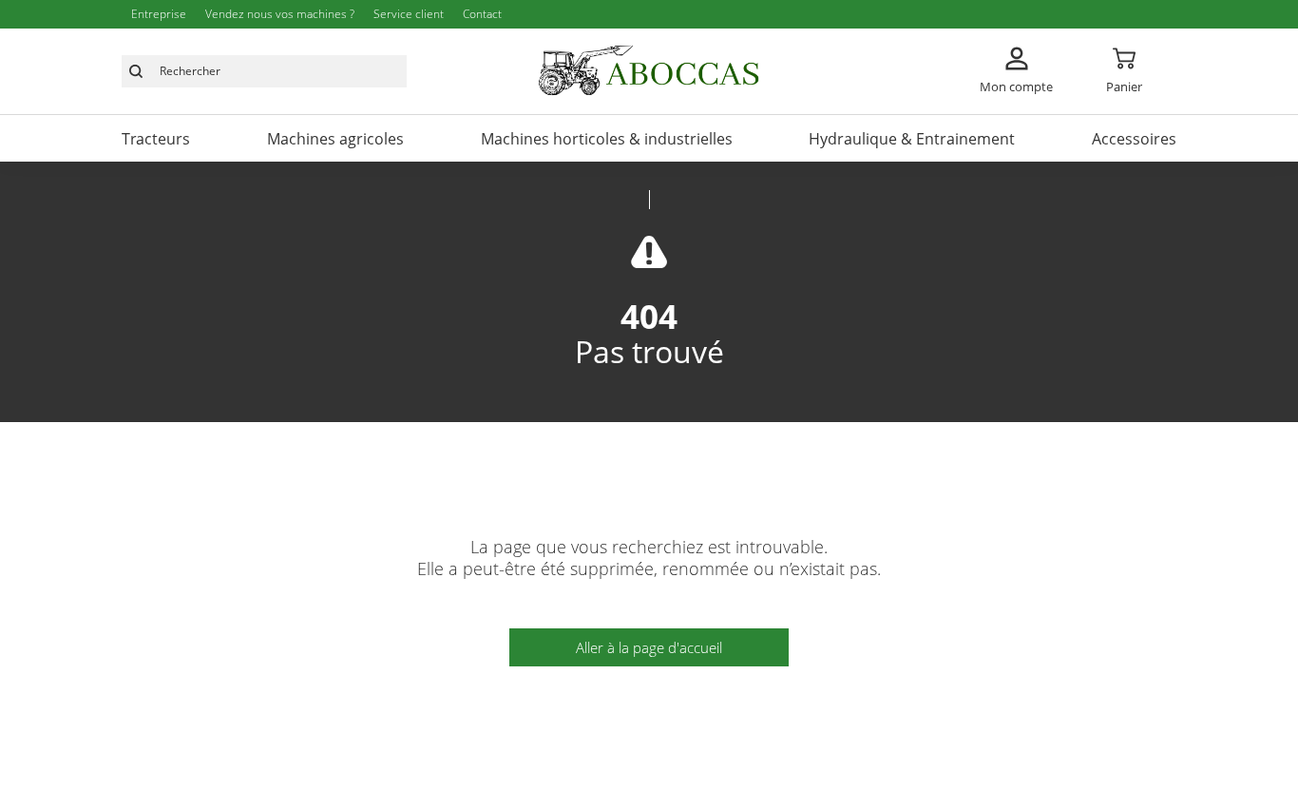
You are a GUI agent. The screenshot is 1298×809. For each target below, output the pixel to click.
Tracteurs (156, 138)
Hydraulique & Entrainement (912, 138)
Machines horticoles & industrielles (607, 138)
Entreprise (158, 14)
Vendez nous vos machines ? (279, 14)
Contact (482, 14)
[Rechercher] (136, 71)
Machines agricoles (335, 138)
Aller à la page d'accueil (649, 647)
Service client (408, 14)
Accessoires (1134, 138)
